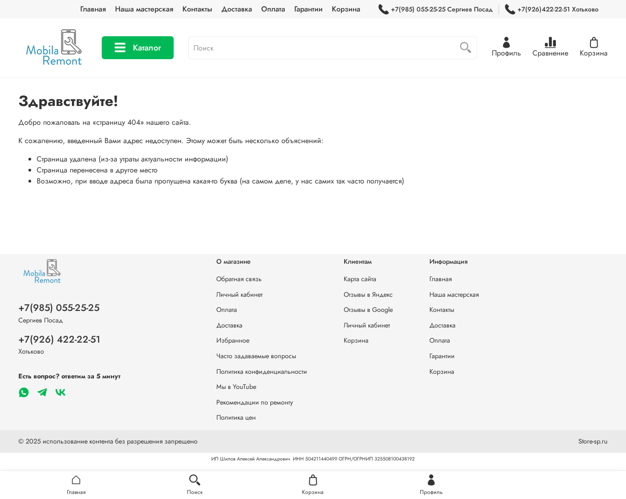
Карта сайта (360, 278)
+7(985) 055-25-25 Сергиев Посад (442, 9)
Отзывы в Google (368, 309)
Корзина (346, 9)
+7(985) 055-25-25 (58, 308)
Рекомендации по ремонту (254, 402)
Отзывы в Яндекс (368, 294)
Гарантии (308, 9)
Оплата (273, 9)
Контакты (197, 9)
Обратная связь (239, 278)
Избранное (232, 340)
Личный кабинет (239, 294)
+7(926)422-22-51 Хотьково (558, 9)
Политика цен (236, 417)
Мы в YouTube (236, 386)
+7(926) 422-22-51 (59, 339)
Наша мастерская (144, 9)
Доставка (236, 9)
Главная (93, 9)
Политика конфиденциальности (261, 371)
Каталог (147, 48)
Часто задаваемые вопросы (256, 355)
